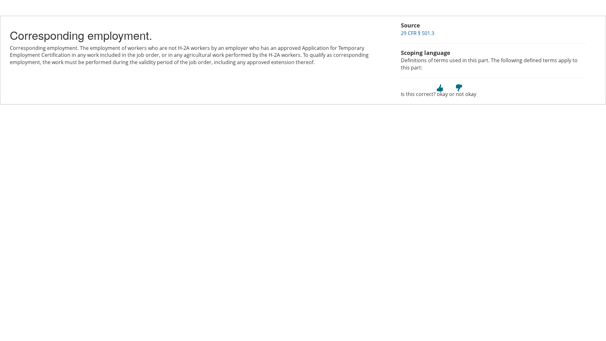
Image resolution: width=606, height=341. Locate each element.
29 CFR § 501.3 (417, 33)
